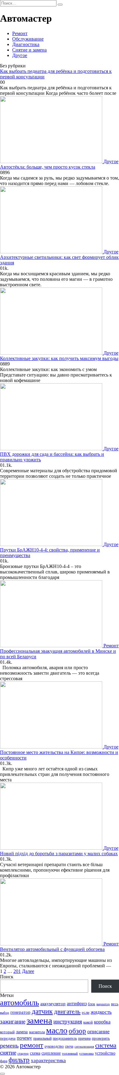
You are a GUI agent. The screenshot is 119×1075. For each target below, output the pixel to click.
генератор (20, 1012)
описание (98, 1031)
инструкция (67, 1021)
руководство (54, 1046)
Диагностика (25, 44)
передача (8, 1038)
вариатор (103, 1004)
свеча (69, 1046)
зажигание (12, 1021)
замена (39, 1020)
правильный (42, 1039)
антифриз (77, 1003)
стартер (23, 1053)
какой (88, 1022)
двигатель (67, 1011)
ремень (9, 1045)
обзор (77, 1031)
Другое (19, 55)
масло (56, 1030)
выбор (4, 1012)
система (105, 1045)
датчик (42, 1011)
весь (114, 1004)
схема (35, 1053)
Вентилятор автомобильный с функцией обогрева (52, 949)
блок (91, 1004)
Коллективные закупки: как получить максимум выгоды (59, 358)
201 (17, 971)
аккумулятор (53, 1003)
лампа (22, 1031)
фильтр (19, 1060)
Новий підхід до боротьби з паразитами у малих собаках (59, 853)
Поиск (6, 976)
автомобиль (19, 1002)
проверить (101, 1038)
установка (86, 1053)
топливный (70, 1053)
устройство (105, 1053)
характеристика (48, 1060)
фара (3, 1061)
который (7, 1032)
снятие (8, 1052)
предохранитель (65, 1039)
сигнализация (84, 1046)
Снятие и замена (29, 49)
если (85, 1012)
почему (24, 1038)
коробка (102, 1022)
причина (84, 1039)
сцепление (51, 1053)
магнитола (37, 1032)
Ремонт (19, 33)
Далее (28, 971)
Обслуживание (28, 38)
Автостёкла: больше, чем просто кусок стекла (47, 167)
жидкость (101, 1012)
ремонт (31, 1045)
